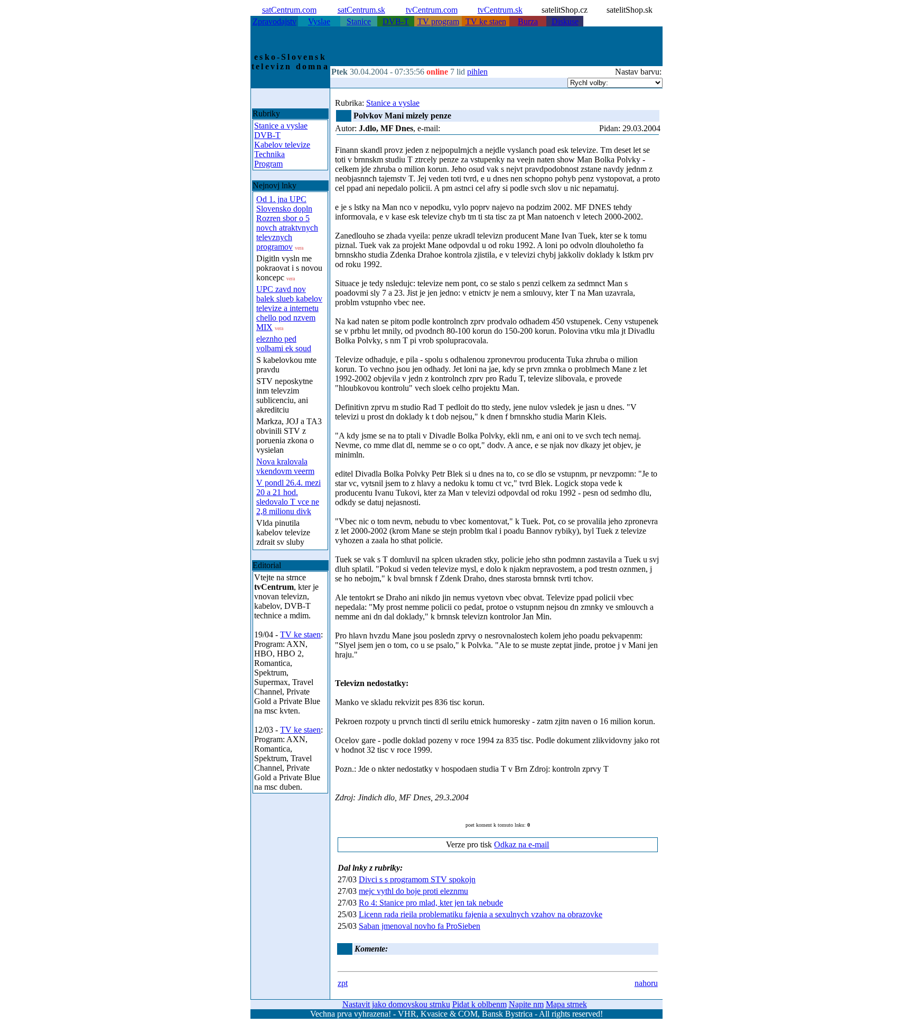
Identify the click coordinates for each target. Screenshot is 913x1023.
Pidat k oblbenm (479, 1004)
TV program (438, 21)
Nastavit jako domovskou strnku (396, 1004)
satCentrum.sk (361, 9)
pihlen (477, 71)
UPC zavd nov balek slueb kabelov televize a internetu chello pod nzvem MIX (289, 308)
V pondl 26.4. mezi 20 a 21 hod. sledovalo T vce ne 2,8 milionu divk (288, 497)
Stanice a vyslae (281, 125)
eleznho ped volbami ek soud (283, 343)
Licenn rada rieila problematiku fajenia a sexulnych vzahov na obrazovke (480, 914)
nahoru (646, 983)
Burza (528, 21)
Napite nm (526, 1004)
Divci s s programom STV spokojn (417, 879)
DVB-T (396, 21)
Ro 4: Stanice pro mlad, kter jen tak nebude (431, 902)
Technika (269, 154)
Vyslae (319, 21)
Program (268, 163)
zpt (343, 983)
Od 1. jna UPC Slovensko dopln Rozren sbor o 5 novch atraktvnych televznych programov (287, 223)
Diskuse (565, 21)
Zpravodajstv (274, 21)
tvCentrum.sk (500, 9)
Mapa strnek (566, 1004)
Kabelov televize (282, 144)
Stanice (359, 21)
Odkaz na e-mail (521, 844)
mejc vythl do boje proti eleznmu (413, 891)
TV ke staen (485, 21)
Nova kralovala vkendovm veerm (285, 466)
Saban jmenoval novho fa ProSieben (419, 925)
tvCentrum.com (432, 9)
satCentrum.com (289, 9)
